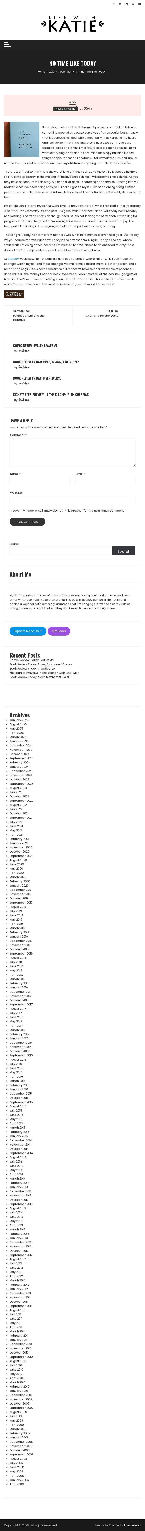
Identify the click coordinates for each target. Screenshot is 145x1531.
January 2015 (19, 1136)
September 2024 (22, 758)
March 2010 (18, 1382)
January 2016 (19, 1089)
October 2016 (19, 1051)
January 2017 (19, 1038)
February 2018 (19, 983)
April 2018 (16, 975)
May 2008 (16, 1471)
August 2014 (18, 1157)
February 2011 (19, 1336)
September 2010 (21, 1357)
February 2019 (19, 932)
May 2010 (16, 1374)
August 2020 (18, 860)
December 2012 (21, 1242)
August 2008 (18, 1459)
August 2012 (18, 1259)
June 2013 (16, 1217)
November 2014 (21, 1145)
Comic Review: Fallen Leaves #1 (35, 345)
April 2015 (16, 1123)
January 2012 (19, 1289)
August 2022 (18, 805)
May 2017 (16, 1021)
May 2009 (16, 1420)
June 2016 (16, 1068)
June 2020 (17, 864)
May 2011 (15, 1323)
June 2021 (16, 826)
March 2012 (17, 1280)
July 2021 (16, 822)
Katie (88, 108)
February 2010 (19, 1387)
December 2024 (21, 745)
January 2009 (19, 1437)
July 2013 (16, 1212)
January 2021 (19, 843)
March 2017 (18, 1030)
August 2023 (18, 788)
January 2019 (19, 937)
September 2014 (21, 1153)
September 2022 (21, 801)
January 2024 (19, 767)
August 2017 (18, 1009)
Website (16, 493)
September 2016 (21, 1055)
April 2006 (17, 1484)
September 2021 (21, 818)
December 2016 (21, 1043)
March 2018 (18, 979)
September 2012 (21, 1255)
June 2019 (16, 915)
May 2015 (16, 1119)
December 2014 (21, 1140)
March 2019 (17, 928)
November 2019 (20, 894)
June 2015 (16, 1115)
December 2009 (21, 1395)
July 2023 (16, 792)
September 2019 (21, 903)
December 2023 (21, 771)
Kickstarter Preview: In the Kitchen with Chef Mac (51, 394)
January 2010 (19, 1391)
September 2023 (21, 784)
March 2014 (18, 1179)
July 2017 (16, 1013)
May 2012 (16, 1272)
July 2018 (16, 962)
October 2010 (19, 1353)
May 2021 (16, 830)
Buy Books (59, 631)
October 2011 (19, 1302)
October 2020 (19, 852)
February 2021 (19, 839)
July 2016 (16, 1064)
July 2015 (16, 1111)
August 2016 (18, 1060)
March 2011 (17, 1331)
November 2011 (20, 1297)
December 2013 (21, 1191)
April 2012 (16, 1276)
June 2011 (16, 1319)
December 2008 (21, 1442)
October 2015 (19, 1098)
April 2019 (16, 924)
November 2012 (20, 1246)
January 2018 (19, 987)
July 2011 (15, 1314)
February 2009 (20, 1433)
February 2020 (20, 881)
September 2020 (21, 856)
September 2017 (21, 1004)
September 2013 (21, 1204)
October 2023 (19, 779)
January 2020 (19, 886)
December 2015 (21, 1094)
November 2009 (21, 1399)
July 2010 (16, 1365)
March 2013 (17, 1229)
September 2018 (21, 954)
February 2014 (20, 1183)
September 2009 (21, 1408)
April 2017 (16, 1026)
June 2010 (16, 1370)
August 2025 (18, 724)
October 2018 (19, 949)
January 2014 (19, 1187)
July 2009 (16, 1416)
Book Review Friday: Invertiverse (37, 378)
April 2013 (16, 1225)
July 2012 (16, 1263)
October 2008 (20, 1450)
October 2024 (20, 754)
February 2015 (19, 1132)
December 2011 (20, 1293)
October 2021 (19, 813)
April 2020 (17, 873)
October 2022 (19, 796)
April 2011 (16, 1327)
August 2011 (17, 1310)
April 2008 (17, 1476)
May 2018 (16, 970)
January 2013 (19, 1238)
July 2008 (16, 1463)
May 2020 (16, 869)
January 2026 (19, 720)
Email (80, 474)
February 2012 (19, 1285)
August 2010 (18, 1361)
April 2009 (17, 1425)
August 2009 (18, 1412)
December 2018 (21, 941)
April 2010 (16, 1378)
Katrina (23, 350)
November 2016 (20, 1047)
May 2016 (16, 1072)
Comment (18, 435)
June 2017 (16, 1017)
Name (15, 474)
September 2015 (21, 1102)
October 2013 (19, 1200)
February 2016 (19, 1085)
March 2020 (18, 877)
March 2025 (18, 737)
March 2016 (18, 1081)
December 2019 (21, 890)
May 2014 (16, 1170)
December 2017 (21, 992)
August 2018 (18, 958)
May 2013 (16, 1221)
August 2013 (18, 1208)
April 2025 (17, 733)
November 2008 (21, 1446)
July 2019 (16, 911)
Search (15, 544)
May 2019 (16, 920)
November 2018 (20, 945)
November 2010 (20, 1348)
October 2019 (19, 898)
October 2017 (19, 1000)
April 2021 (16, 835)
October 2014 (19, 1149)
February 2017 (19, 1034)
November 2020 (21, 847)
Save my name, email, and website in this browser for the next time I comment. (68, 510)
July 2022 (16, 809)
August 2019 (18, 907)
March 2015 (18, 1128)
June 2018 (16, 966)
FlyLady (13, 259)
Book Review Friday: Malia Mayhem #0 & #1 (40, 677)
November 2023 (21, 775)
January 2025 (19, 741)
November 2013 (20, 1195)
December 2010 (21, 1344)
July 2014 (16, 1162)
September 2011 (21, 1306)
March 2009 (18, 1429)
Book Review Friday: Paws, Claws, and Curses (46, 361)
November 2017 (20, 996)
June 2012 (16, 1268)
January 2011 (18, 1340)
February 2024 (20, 762)
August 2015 (18, 1106)
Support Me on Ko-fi (28, 631)
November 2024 (21, 750)
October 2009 (19, 1404)
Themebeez (132, 1525)
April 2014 (16, 1174)
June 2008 (17, 1467)
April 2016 (16, 1077)
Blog (72, 102)
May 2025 (16, 728)
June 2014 (16, 1166)
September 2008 (22, 1454)
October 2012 (19, 1251)
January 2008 (19, 1480)
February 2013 (19, 1234)
